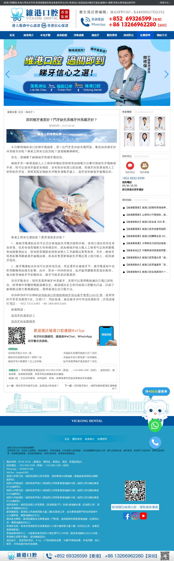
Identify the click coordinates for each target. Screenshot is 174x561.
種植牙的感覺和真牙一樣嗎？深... (26, 357)
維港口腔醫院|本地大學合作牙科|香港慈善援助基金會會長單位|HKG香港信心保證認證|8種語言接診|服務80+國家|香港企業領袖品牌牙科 (69, 2)
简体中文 (164, 2)
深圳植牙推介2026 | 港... (20, 353)
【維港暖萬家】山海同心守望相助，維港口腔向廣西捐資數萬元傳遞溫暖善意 (146, 214)
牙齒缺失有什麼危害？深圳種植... (81, 357)
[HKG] (87, 105)
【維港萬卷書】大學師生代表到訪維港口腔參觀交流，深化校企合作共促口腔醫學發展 (146, 243)
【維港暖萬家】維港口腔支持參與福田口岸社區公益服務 (146, 229)
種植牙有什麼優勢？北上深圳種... (26, 361)
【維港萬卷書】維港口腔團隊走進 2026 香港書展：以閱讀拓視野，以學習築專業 (146, 236)
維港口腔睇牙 (35, 147)
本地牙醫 (45, 35)
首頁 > (22, 112)
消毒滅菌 (79, 35)
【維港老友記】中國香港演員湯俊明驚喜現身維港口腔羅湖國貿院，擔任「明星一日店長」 (146, 250)
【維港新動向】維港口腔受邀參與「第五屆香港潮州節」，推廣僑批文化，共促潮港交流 (146, 264)
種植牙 (95, 35)
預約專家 (144, 172)
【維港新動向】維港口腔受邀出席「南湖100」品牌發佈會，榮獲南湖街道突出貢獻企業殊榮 (146, 257)
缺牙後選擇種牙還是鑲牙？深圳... (81, 361)
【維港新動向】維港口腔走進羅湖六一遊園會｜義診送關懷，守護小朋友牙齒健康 (146, 272)
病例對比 (129, 35)
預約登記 (130, 172)
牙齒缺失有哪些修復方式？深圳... (81, 353)
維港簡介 (29, 35)
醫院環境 (112, 35)
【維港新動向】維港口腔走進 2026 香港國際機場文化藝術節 (146, 222)
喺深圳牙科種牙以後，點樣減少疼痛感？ (37, 385)
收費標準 (145, 35)
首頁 (12, 35)
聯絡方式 (162, 35)
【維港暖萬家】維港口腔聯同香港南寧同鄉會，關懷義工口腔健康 (146, 207)
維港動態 (62, 35)
